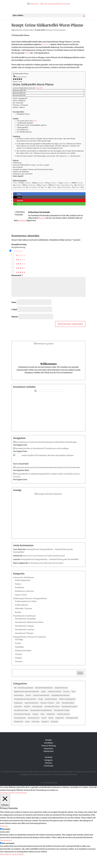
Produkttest (19, 587)
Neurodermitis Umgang (24, 626)
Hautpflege (19, 647)
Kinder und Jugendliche (67, 699)
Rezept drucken (20, 77)
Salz (68, 156)
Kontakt (48, 740)
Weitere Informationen (18, 793)
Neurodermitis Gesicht (69, 706)
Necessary (6, 829)
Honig (40, 699)
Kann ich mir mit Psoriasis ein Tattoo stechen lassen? (44, 556)
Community (48, 766)
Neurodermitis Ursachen (24, 629)
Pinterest (48, 763)
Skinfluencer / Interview (24, 591)
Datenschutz (49, 751)
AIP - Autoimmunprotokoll (23, 688)
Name (13, 302)
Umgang (18, 658)
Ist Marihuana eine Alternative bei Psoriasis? (46, 563)
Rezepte (49, 30)
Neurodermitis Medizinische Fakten (29, 622)
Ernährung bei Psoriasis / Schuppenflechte (30, 598)
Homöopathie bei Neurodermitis (25, 699)
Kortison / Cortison (47, 703)
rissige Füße (59, 718)
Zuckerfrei (54, 722)
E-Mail (14, 309)
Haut (26, 53)
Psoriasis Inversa (33, 718)
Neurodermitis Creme (52, 706)
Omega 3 (35, 714)
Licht (58, 703)
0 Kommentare (60, 30)
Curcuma (66, 691)
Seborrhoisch (18, 722)
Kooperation (18, 703)
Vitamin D (45, 722)
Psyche (44, 718)
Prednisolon (51, 714)
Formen (18, 643)
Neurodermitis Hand (21, 710)
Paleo (37, 88)
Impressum (48, 748)
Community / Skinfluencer (23, 577)
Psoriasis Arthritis (63, 714)
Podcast (18, 584)
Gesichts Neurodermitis (41, 695)
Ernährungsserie (21, 605)
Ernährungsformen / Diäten (26, 601)
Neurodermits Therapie (24, 633)
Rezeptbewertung (18, 244)
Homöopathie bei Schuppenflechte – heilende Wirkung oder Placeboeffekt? (49, 559)
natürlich (27, 706)
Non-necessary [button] (6, 840)
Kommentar (17, 275)
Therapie (18, 654)
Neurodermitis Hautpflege (25, 619)
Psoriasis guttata (20, 718)
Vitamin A (46, 44)
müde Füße (18, 706)
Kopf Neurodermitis (31, 703)
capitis (43, 691)
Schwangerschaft (72, 718)
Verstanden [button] (4, 793)
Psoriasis (22, 220)
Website (14, 317)
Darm (35, 121)
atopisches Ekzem (61, 688)
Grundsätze (48, 743)
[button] (14, 79)
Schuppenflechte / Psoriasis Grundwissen (29, 637)
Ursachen (18, 661)
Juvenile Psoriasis (51, 699)
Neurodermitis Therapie (22, 714)
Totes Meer (35, 722)
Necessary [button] (4, 826)
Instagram (48, 760)
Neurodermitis (37, 706)
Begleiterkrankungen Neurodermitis (26, 691)
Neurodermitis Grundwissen (24, 616)
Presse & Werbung (48, 746)
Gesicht (28, 695)
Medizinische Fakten (23, 651)
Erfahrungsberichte (22, 580)
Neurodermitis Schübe (61, 710)
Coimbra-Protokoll (54, 691)
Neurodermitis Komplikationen (41, 710)
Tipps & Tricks (21, 595)
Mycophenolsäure (68, 703)
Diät (41, 88)
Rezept (51, 718)
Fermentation (18, 695)
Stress (27, 722)
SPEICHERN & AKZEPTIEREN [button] (12, 854)
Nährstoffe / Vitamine (23, 608)
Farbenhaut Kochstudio (24, 30)
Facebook (48, 757)
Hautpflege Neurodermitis (60, 695)
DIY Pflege (19, 640)
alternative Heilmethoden (44, 688)
